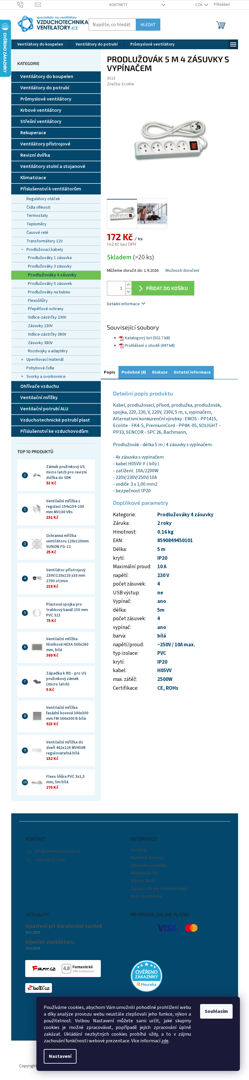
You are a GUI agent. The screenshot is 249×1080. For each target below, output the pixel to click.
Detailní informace (123, 304)
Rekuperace (33, 132)
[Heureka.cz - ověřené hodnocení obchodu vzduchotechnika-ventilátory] (146, 976)
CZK (199, 5)
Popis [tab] (109, 372)
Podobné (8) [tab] (133, 372)
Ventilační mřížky (39, 397)
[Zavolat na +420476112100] (26, 4)
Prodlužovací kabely (44, 250)
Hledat (148, 24)
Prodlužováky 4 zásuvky (52, 275)
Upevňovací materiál (44, 360)
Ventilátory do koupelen (46, 76)
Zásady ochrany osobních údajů (159, 889)
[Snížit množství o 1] (128, 291)
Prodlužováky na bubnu (49, 292)
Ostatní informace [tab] (192, 372)
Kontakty (118, 5)
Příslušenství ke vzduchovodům (54, 431)
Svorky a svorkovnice (46, 377)
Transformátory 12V (44, 241)
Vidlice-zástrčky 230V (47, 317)
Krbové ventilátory (40, 110)
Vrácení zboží (143, 881)
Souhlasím (216, 1011)
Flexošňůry (38, 301)
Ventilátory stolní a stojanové (52, 166)
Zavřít (138, 321)
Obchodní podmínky (149, 866)
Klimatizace (33, 177)
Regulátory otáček (43, 199)
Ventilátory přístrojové (45, 144)
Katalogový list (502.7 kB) (147, 338)
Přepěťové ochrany (45, 309)
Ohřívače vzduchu (39, 386)
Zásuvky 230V (40, 326)
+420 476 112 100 (49, 860)
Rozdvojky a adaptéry (48, 351)
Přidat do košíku (167, 288)
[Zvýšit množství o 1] (128, 284)
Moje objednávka (146, 896)
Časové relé (37, 233)
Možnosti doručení (182, 271)
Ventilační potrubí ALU (44, 408)
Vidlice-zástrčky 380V (47, 334)
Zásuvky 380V (40, 343)
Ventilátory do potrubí (44, 87)
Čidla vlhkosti (38, 207)
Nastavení (60, 1056)
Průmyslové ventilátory (45, 99)
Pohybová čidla (40, 368)
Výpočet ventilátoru (49, 942)
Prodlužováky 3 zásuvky (50, 266)
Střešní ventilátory (40, 121)
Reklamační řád (144, 873)
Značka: (120, 84)
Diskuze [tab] (160, 372)
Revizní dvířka (35, 155)
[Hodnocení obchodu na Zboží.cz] (38, 988)
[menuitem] (40, 44)
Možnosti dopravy (147, 858)
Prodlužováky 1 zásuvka (50, 258)
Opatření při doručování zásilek (63, 926)
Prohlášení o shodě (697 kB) (150, 346)
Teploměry (36, 224)
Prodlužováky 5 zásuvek (50, 284)
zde (165, 1040)
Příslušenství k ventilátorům (50, 189)
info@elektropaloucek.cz (57, 851)
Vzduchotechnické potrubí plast (55, 420)
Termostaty (37, 216)
